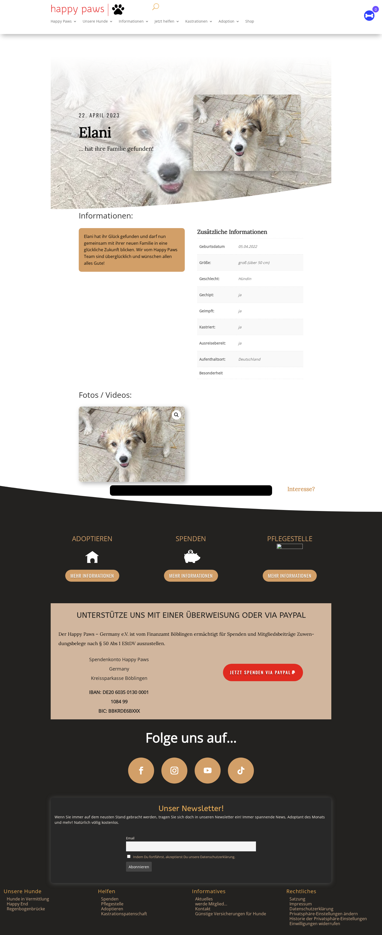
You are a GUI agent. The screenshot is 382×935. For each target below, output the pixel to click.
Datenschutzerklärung (311, 909)
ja (239, 294)
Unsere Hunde (95, 21)
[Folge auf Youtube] (208, 771)
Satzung (297, 899)
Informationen (131, 21)
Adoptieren (112, 909)
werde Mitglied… (211, 904)
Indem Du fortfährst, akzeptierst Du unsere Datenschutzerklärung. (184, 857)
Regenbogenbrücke (26, 909)
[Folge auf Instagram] (174, 771)
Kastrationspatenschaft (124, 914)
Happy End (17, 904)
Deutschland (249, 359)
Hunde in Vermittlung (28, 899)
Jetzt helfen (164, 21)
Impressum (300, 904)
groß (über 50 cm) (253, 262)
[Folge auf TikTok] (241, 771)
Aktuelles (204, 899)
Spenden (109, 899)
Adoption (226, 21)
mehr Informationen (92, 575)
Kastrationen (196, 21)
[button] (176, 415)
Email (130, 838)
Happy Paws (61, 21)
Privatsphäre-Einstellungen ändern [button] (323, 914)
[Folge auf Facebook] (141, 771)
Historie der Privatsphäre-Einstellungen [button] (328, 918)
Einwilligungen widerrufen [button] (314, 923)
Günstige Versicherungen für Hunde (230, 914)
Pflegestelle (112, 904)
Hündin (244, 278)
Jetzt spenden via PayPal (260, 672)
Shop (249, 21)
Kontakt (202, 909)
